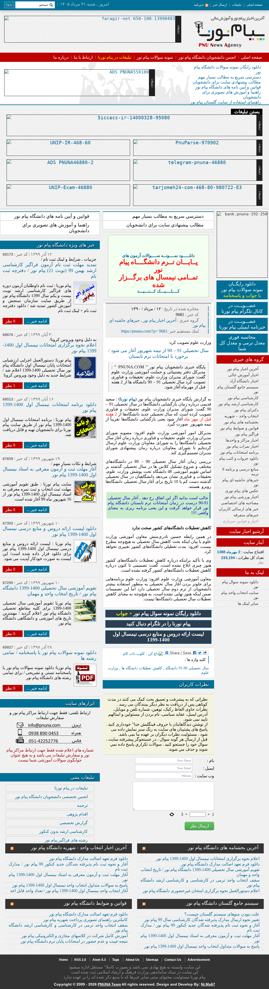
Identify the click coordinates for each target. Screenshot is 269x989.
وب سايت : (204, 776)
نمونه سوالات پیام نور (155, 57)
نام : (210, 760)
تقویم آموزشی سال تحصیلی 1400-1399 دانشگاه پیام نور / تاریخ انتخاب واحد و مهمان (200, 872)
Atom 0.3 (99, 960)
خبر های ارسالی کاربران (238, 509)
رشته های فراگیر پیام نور (66, 840)
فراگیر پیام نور (246, 434)
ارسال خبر (220, 5)
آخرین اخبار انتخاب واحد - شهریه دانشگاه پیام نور (79, 847)
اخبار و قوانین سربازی (240, 521)
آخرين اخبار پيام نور (159, 320)
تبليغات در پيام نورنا (71, 788)
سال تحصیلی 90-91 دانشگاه (187, 668)
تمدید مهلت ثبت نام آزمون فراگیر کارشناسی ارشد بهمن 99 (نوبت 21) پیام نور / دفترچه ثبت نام (49, 270)
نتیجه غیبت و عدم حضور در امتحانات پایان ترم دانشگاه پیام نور (74, 941)
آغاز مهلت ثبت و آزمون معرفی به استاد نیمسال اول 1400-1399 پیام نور (68, 877)
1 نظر (10, 385)
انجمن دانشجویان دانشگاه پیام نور (207, 57)
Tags (115, 960)
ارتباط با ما (83, 57)
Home (63, 960)
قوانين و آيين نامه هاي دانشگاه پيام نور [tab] (51, 216)
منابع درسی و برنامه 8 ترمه (240, 471)
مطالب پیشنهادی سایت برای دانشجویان (227, 82)
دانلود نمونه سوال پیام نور (240, 584)
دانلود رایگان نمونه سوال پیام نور (158, 613)
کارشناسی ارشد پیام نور (238, 404)
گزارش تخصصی (73, 822)
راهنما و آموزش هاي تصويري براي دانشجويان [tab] (55, 227)
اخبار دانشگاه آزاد (244, 381)
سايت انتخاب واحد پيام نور (239, 595)
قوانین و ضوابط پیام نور (239, 428)
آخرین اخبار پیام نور (242, 369)
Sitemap (152, 960)
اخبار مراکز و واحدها (242, 440)
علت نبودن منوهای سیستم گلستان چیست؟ (222, 914)
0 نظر (10, 321)
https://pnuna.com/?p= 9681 (144, 331)
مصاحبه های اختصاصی (239, 503)
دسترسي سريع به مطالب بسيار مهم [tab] (168, 216)
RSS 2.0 (80, 960)
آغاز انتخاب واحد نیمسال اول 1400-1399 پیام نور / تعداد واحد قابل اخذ (69, 890)
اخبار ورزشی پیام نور (241, 497)
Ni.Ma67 (208, 984)
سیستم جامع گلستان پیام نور (237, 389)
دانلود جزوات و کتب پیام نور (238, 460)
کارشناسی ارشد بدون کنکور (63, 831)
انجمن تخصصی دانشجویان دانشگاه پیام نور (51, 796)
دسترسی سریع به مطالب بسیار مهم (229, 77)
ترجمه (82, 805)
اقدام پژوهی (77, 814)
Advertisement (199, 960)
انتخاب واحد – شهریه (241, 416)
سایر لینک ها (248, 603)
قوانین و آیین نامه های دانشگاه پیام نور (228, 87)
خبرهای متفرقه (246, 515)
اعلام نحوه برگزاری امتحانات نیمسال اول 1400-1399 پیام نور (208, 858)
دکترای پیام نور (246, 410)
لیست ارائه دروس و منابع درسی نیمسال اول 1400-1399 (158, 636)
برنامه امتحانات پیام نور (239, 452)
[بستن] (204, 240)
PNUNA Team (109, 984)
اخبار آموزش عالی (243, 375)
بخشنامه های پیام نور (241, 422)
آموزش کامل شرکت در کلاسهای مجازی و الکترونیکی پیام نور (75, 935)
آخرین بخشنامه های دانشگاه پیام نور (223, 847)
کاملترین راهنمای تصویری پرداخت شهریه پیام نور (85, 919)
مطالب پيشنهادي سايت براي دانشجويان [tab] (165, 225)
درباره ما (61, 57)
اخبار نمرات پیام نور (242, 446)
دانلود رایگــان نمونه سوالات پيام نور (242, 289)
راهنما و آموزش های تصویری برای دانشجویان (231, 94)
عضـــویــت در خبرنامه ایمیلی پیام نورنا (242, 324)
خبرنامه (199, 5)
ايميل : (208, 768)
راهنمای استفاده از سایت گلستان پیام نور (225, 102)
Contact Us (172, 960)
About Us (132, 960)
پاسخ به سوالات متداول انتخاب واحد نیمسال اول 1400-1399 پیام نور (70, 885)
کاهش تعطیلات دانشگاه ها (142, 668)
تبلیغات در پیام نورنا (114, 57)
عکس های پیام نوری (241, 491)
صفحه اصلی (254, 5)
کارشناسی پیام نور (242, 398)
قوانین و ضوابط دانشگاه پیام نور (95, 903)
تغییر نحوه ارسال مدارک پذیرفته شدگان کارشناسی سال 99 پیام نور (202, 919)
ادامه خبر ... (37, 321)
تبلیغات (236, 5)
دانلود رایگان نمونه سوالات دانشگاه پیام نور (227, 69)
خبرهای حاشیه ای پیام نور (240, 482)
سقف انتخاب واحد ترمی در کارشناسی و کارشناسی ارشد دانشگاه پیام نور (200, 882)
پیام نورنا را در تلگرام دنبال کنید (158, 623)
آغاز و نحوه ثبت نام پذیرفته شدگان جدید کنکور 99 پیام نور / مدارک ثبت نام (68, 866)
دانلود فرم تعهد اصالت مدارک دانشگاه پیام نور (220, 864)
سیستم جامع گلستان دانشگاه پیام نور (222, 903)
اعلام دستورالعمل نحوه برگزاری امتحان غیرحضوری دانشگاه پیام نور (201, 890)
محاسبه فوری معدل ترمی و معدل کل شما (242, 342)
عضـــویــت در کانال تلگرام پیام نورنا (242, 308)
